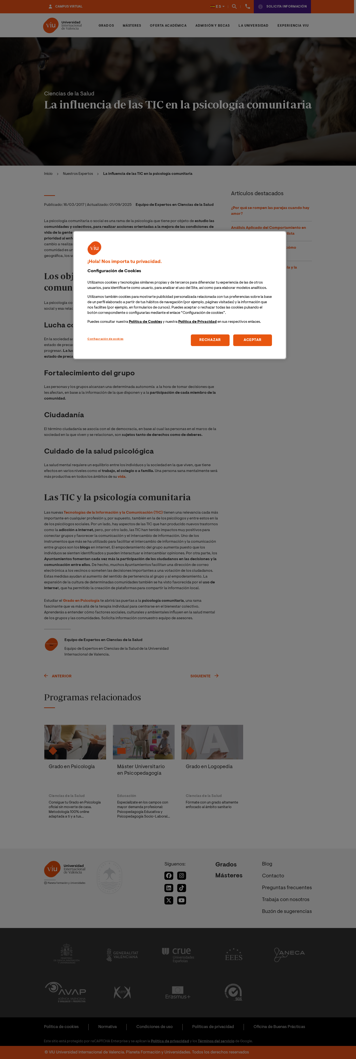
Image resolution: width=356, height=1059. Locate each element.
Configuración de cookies (105, 339)
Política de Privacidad (197, 322)
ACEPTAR (253, 340)
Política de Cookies (145, 322)
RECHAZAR (210, 340)
